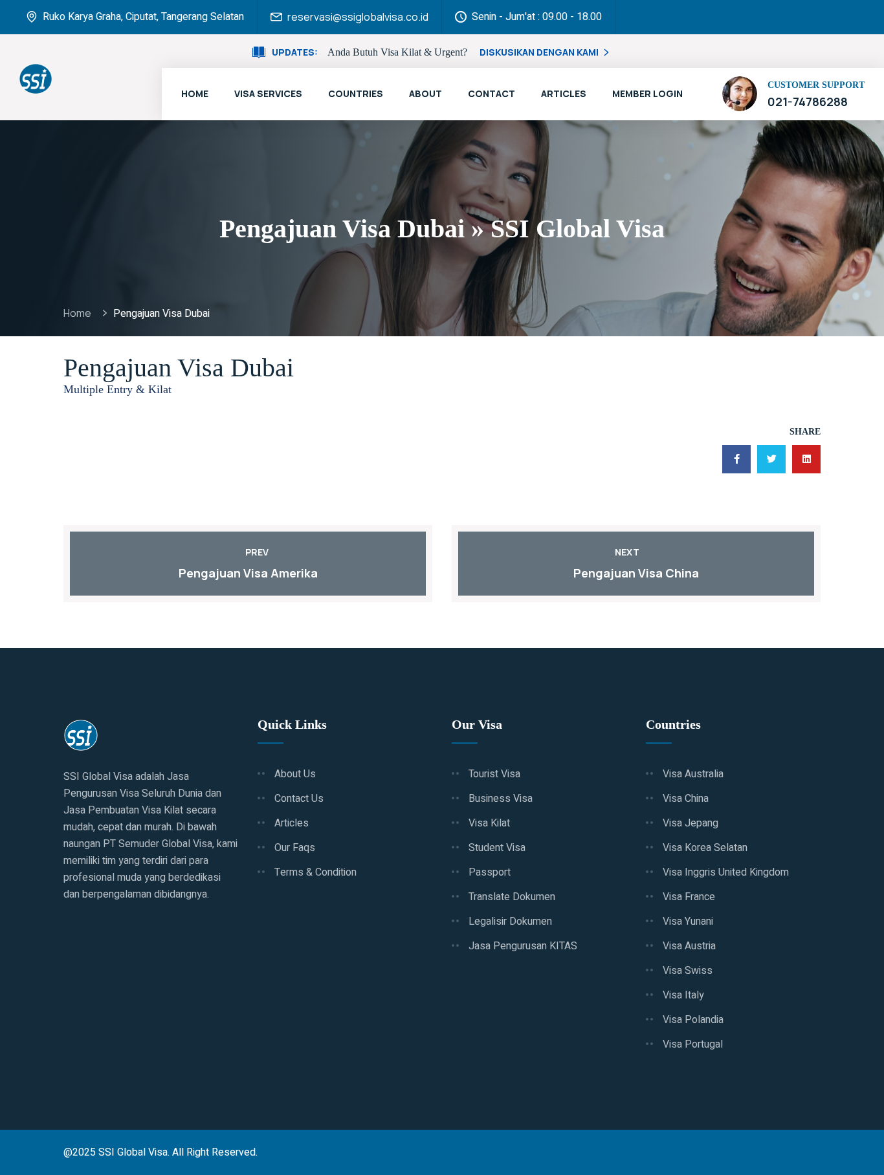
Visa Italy (683, 995)
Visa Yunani (688, 921)
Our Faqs (294, 848)
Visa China (686, 798)
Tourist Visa (494, 774)
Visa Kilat (489, 823)
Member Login (647, 93)
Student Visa (497, 848)
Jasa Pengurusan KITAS (523, 946)
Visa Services (268, 93)
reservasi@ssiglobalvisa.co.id (357, 17)
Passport (490, 872)
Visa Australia (693, 774)
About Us (295, 774)
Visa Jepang (690, 823)
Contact (491, 93)
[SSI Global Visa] (35, 79)
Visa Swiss (688, 970)
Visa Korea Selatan (705, 848)
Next (627, 552)
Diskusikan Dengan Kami (539, 52)
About (425, 93)
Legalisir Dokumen (510, 921)
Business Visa (501, 798)
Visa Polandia (693, 1020)
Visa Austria (689, 946)
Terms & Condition (315, 872)
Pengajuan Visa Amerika (248, 573)
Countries (355, 93)
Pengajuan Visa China (636, 573)
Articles (563, 93)
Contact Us (299, 798)
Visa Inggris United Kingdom (726, 872)
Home (194, 93)
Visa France (689, 897)
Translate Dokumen (512, 897)
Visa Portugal (693, 1044)
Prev (257, 552)
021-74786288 (808, 101)
